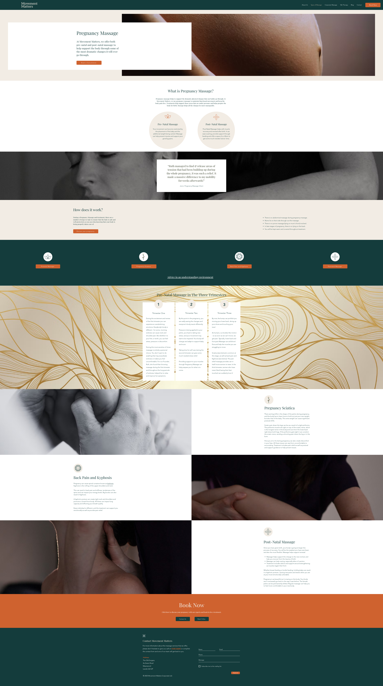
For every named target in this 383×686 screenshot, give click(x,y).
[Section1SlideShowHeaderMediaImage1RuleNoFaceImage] (191, 195)
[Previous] (8, 175)
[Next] (375, 175)
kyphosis (110, 483)
